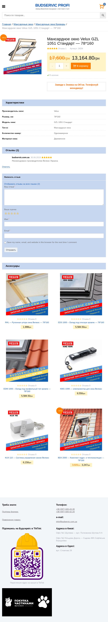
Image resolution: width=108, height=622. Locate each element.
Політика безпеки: (10, 512)
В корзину (82, 66)
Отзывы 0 (32, 319)
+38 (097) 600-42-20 (65, 512)
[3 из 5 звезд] (11, 213)
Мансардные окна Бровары (50, 24)
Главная (6, 24)
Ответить (6, 167)
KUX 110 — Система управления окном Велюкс (27, 458)
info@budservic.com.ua (66, 521)
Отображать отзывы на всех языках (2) (22, 184)
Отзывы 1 (62, 49)
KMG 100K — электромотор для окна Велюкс (81, 389)
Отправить (11, 250)
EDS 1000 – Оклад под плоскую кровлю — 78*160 (81, 322)
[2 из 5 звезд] (8, 213)
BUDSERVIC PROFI (52, 5)
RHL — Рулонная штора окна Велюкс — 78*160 (27, 322)
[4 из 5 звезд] (14, 213)
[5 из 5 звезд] (17, 213)
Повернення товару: (11, 520)
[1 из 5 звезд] (5, 213)
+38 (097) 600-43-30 (65, 509)
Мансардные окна (23, 24)
